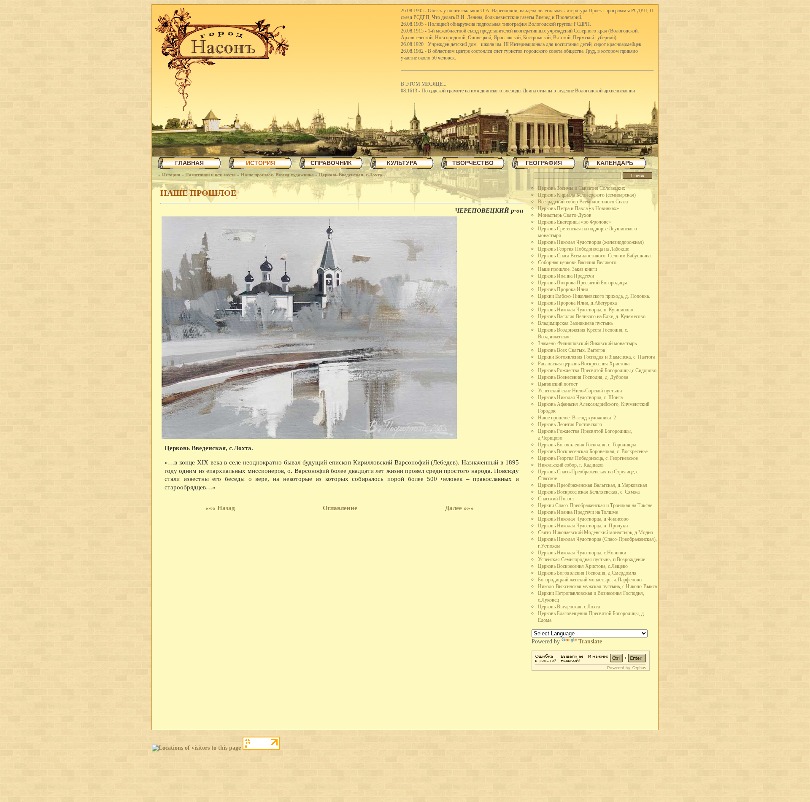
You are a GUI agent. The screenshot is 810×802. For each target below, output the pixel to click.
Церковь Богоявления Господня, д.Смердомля (587, 573)
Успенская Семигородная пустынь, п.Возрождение (591, 559)
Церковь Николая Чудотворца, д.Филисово (583, 519)
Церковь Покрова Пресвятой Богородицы (582, 283)
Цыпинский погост (558, 384)
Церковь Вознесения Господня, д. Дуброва (583, 377)
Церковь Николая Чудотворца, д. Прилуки (583, 526)
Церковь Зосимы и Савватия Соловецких (581, 188)
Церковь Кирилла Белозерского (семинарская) (587, 195)
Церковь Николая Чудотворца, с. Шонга (580, 397)
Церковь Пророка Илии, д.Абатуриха (577, 303)
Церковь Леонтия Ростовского (570, 424)
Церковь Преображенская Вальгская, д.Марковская (592, 485)
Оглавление (340, 508)
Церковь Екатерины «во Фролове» (574, 222)
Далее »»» (459, 508)
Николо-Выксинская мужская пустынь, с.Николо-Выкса (597, 586)
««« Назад (220, 508)
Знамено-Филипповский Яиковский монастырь (587, 343)
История (171, 174)
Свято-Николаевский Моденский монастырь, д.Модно (595, 532)
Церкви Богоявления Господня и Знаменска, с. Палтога (596, 357)
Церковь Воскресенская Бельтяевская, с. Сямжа (589, 492)
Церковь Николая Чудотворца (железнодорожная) (591, 242)
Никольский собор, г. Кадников (571, 465)
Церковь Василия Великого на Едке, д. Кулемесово (591, 316)
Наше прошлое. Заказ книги (567, 269)
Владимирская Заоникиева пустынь (575, 323)
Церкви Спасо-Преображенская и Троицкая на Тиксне (595, 505)
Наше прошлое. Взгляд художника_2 (577, 418)
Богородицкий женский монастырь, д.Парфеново (590, 580)
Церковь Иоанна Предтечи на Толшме (578, 512)
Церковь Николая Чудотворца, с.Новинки (582, 553)
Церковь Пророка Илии (563, 289)
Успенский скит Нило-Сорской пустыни (580, 391)
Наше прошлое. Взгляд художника (277, 174)
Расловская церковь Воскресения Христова (583, 364)
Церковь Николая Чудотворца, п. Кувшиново (585, 310)
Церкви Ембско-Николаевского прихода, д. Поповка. (594, 296)
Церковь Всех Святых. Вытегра (571, 350)
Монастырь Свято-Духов (564, 215)
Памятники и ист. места (210, 174)
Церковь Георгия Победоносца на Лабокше (583, 249)
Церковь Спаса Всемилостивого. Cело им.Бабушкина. (595, 256)
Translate (590, 641)
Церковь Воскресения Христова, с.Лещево (583, 566)
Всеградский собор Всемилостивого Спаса (583, 202)
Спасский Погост (556, 499)
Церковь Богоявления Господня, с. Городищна (587, 445)
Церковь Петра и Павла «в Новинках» (578, 208)
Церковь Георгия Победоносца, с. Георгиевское (588, 458)
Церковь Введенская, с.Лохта (350, 174)
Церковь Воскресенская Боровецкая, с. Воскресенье (593, 451)
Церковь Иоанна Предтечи (566, 276)
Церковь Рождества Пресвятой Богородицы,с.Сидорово (597, 370)
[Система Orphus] (591, 669)
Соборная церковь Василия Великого (577, 262)
